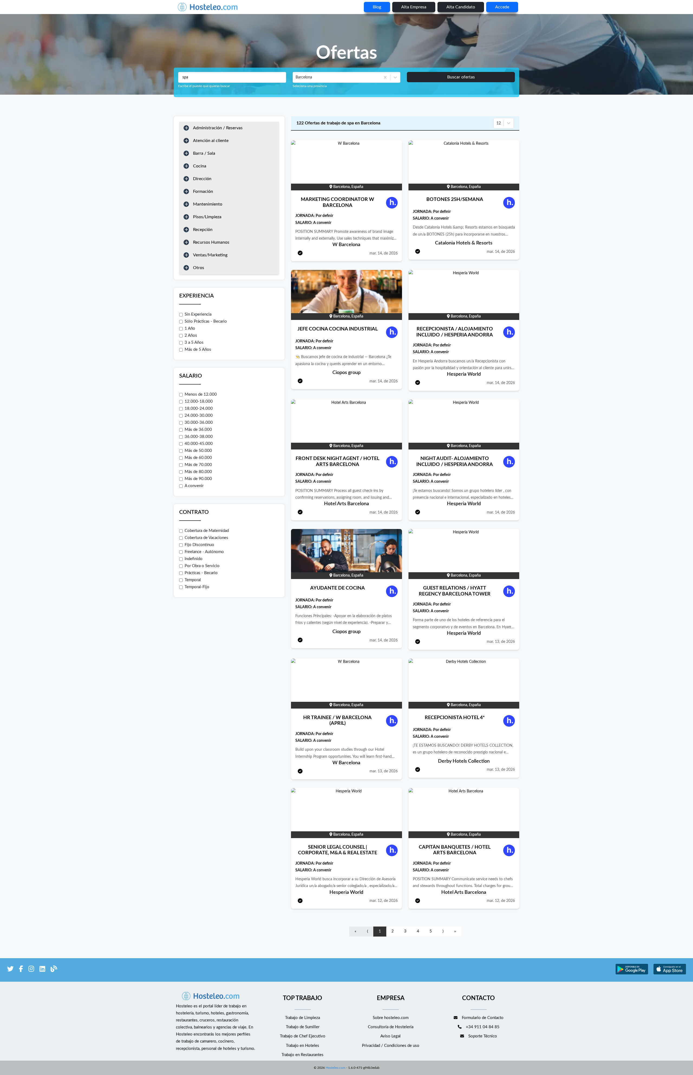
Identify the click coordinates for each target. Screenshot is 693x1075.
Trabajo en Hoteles (302, 1046)
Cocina (199, 166)
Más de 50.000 (198, 451)
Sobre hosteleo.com (390, 1018)
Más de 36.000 (198, 430)
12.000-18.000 (199, 401)
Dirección (202, 179)
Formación (203, 191)
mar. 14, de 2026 (384, 253)
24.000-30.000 (199, 416)
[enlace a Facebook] (21, 970)
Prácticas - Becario (201, 573)
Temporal (193, 580)
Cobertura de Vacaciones (206, 538)
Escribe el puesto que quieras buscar (204, 86)
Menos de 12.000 (201, 394)
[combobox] (296, 77)
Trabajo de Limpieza (302, 1018)
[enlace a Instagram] (31, 970)
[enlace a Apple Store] (669, 974)
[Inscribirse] (300, 253)
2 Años (191, 335)
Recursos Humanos (211, 242)
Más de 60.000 (198, 458)
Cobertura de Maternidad (207, 531)
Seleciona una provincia (310, 86)
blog (377, 7)
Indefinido (193, 559)
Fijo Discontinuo (199, 545)
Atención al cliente (210, 140)
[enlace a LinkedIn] (42, 970)
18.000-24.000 (199, 408)
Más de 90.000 (198, 479)
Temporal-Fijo (197, 587)
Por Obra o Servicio (202, 566)
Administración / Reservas (218, 128)
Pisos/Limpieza (207, 217)
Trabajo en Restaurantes (302, 1055)
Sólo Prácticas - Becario (206, 321)
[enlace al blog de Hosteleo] (54, 970)
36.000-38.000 (199, 437)
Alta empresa (413, 7)
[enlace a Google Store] (632, 974)
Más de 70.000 (198, 465)
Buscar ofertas (461, 77)
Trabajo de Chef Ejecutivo (302, 1036)
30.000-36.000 (199, 423)
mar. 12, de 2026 (384, 901)
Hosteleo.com (335, 1067)
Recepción (203, 229)
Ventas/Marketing (210, 255)
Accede (502, 7)
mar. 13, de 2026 (501, 642)
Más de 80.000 (198, 472)
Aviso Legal (390, 1036)
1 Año (190, 328)
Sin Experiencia (198, 314)
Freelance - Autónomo (204, 552)
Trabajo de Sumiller (302, 1027)
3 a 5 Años (194, 342)
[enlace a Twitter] (10, 970)
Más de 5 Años (198, 350)
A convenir (194, 486)
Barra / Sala (204, 153)
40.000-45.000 (199, 444)
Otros (198, 268)
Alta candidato (460, 7)
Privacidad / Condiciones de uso (390, 1046)
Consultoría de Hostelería (390, 1027)
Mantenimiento (207, 204)
